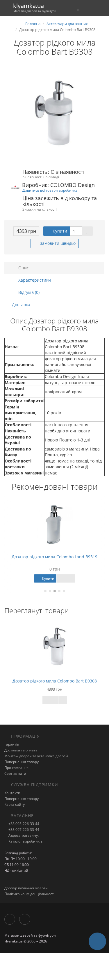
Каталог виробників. (25, 841)
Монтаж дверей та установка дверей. (36, 755)
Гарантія (11, 744)
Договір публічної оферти (26, 888)
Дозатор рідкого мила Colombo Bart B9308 (54, 681)
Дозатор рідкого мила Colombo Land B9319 (54, 556)
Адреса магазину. (23, 835)
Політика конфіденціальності (29, 893)
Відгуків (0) (28, 292)
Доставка (21, 304)
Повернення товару (21, 761)
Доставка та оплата (20, 750)
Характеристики (34, 280)
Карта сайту (14, 804)
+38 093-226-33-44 (23, 823)
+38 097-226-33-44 (23, 829)
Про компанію (16, 767)
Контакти (12, 792)
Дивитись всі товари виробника (50, 190)
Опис (23, 268)
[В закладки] (87, 231)
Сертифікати (15, 773)
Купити (59, 231)
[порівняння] (62, 700)
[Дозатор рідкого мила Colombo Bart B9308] (54, 113)
